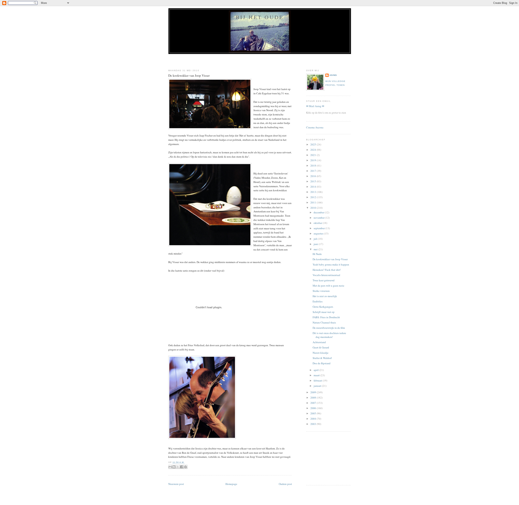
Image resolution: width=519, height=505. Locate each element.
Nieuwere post (176, 484)
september (319, 228)
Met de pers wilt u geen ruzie (328, 285)
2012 (313, 197)
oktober (318, 223)
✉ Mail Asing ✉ (315, 106)
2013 (313, 192)
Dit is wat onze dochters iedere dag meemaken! (329, 335)
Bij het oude (260, 17)
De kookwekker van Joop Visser (189, 75)
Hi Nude (317, 254)
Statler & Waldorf (322, 358)
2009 (313, 392)
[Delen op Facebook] (182, 467)
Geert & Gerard (321, 347)
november (319, 217)
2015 (313, 181)
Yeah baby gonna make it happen (331, 264)
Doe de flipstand (321, 363)
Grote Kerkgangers (323, 306)
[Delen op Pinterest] (185, 467)
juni (316, 244)
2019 (313, 160)
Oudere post (285, 484)
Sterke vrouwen (321, 291)
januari (318, 386)
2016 (313, 176)
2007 (313, 403)
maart (317, 375)
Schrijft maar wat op (324, 312)
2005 (313, 413)
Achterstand (319, 342)
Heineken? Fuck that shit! (327, 270)
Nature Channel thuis (324, 322)
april (316, 370)
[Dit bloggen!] (174, 467)
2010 (313, 208)
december (319, 212)
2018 (313, 165)
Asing (333, 75)
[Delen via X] (178, 467)
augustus (319, 233)
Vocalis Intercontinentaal (326, 275)
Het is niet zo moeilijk (325, 296)
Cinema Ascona (314, 127)
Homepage (231, 484)
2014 (313, 186)
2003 (313, 424)
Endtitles (318, 301)
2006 (313, 408)
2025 (313, 144)
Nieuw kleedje (320, 353)
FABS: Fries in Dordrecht (326, 317)
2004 (313, 418)
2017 (313, 171)
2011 (313, 202)
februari (318, 380)
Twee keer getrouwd (324, 280)
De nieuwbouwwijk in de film (329, 328)
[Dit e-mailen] (170, 467)
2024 (313, 150)
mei (316, 249)
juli (316, 239)
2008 (313, 397)
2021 (313, 155)
